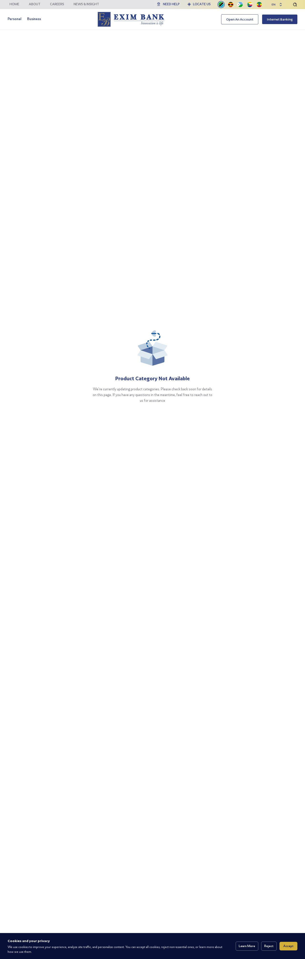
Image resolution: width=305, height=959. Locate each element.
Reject (269, 946)
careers (57, 4)
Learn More (247, 946)
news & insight (86, 4)
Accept (288, 946)
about (35, 4)
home (14, 4)
